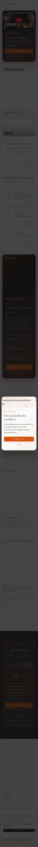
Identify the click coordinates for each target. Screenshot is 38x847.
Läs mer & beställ (19, 439)
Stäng (19, 445)
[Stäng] (33, 400)
